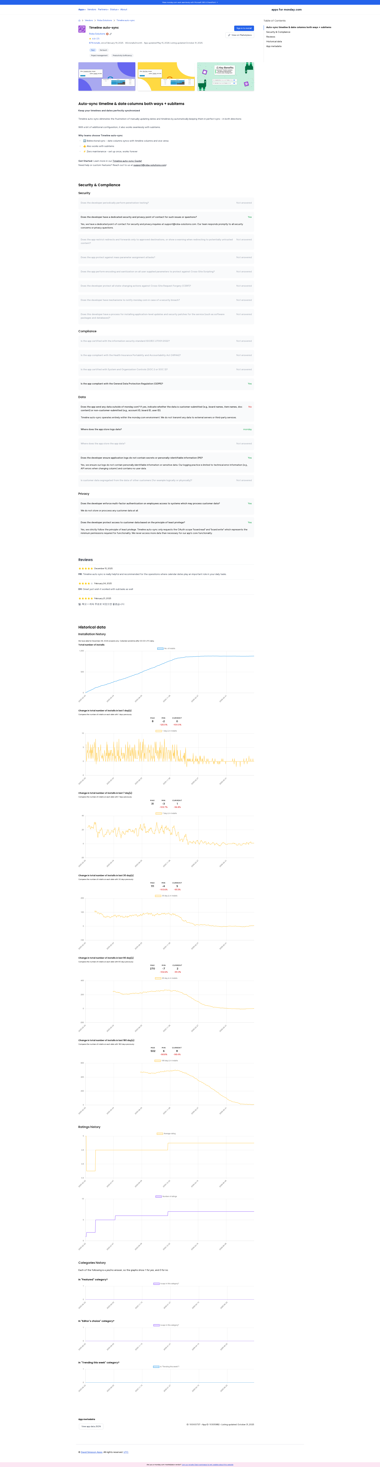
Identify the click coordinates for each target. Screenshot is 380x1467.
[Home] (79, 20)
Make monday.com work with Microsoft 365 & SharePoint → (190, 2)
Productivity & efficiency (122, 55)
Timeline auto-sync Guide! (127, 161)
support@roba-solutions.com (149, 165)
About (123, 9)
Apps (81, 9)
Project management (99, 55)
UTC (126, 1452)
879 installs (94, 43)
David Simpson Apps (91, 1452)
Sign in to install (244, 28)
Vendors (91, 9)
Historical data (274, 41)
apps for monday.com (286, 9)
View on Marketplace (242, 35)
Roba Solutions (104, 20)
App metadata (273, 46)
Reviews (270, 36)
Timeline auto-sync (126, 20)
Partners (102, 9)
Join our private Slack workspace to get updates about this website (207, 1465)
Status (113, 9)
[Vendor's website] (111, 33)
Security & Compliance (278, 32)
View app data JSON (91, 1426)
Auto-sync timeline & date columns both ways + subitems (298, 27)
